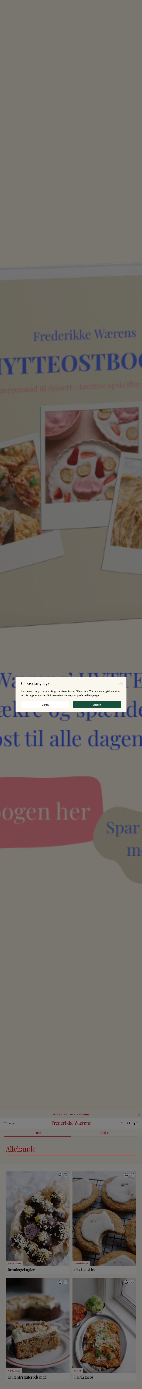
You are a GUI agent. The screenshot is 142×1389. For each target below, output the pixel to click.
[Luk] (120, 683)
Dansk (45, 704)
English (97, 704)
